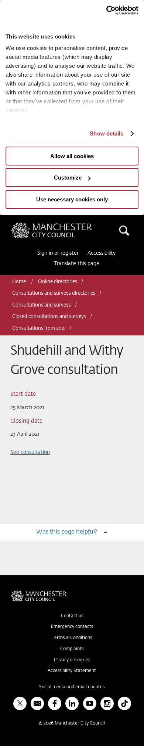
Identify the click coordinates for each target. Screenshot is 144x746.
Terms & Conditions (72, 638)
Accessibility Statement (72, 671)
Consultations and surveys (41, 305)
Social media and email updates (71, 687)
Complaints (71, 649)
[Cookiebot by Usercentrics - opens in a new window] (106, 10)
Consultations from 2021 (38, 328)
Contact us (72, 616)
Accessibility (102, 253)
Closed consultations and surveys (49, 316)
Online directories (57, 282)
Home (19, 282)
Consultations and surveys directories (53, 293)
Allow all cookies (72, 156)
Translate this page (76, 263)
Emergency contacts (72, 627)
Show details (106, 133)
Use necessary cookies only (72, 199)
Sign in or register (58, 253)
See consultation (30, 452)
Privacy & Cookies (72, 660)
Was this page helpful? (66, 532)
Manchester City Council (64, 225)
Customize (68, 177)
